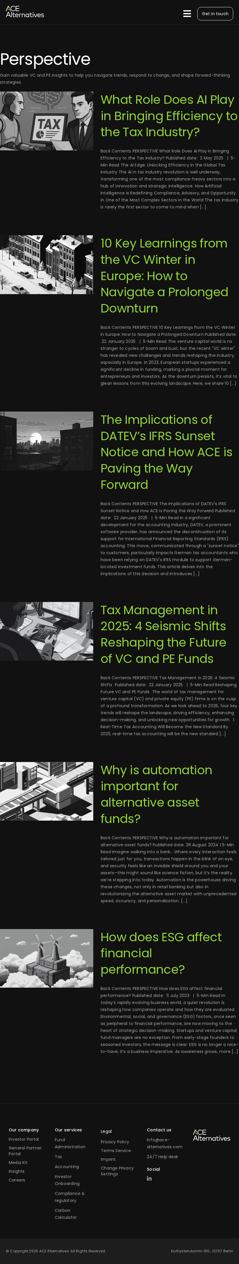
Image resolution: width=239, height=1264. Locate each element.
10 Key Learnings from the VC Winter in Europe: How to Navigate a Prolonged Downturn (164, 276)
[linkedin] (149, 1178)
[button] (119, 1172)
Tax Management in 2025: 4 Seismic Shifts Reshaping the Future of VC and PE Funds (163, 634)
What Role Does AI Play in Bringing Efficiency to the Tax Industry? (169, 116)
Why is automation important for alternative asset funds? (156, 794)
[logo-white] (211, 1132)
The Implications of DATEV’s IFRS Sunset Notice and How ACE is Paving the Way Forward (167, 452)
